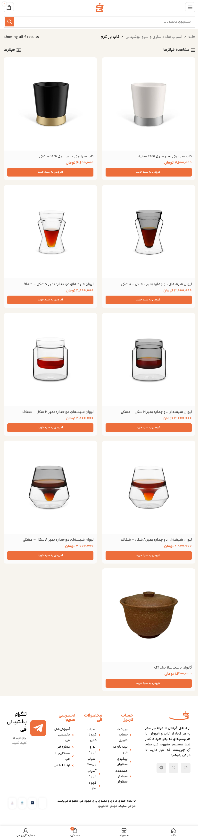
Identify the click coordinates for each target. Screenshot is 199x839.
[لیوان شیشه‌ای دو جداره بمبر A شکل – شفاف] (148, 487)
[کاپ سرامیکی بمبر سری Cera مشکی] (50, 104)
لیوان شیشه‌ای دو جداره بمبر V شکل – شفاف (58, 284)
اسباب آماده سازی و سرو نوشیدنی (153, 37)
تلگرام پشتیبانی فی (17, 721)
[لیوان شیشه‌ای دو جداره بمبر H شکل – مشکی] (148, 359)
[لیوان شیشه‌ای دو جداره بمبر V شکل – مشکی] (148, 231)
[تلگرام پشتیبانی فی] (38, 728)
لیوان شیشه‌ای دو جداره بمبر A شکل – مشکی (58, 539)
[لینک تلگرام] (161, 768)
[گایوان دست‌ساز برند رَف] (148, 615)
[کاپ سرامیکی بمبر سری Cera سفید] (148, 104)
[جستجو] (9, 21)
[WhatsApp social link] (173, 768)
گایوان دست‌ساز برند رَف (173, 667)
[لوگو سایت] (99, 7)
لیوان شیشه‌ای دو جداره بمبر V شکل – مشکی (156, 284)
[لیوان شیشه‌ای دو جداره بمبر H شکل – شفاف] (50, 359)
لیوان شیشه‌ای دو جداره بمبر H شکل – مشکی (156, 411)
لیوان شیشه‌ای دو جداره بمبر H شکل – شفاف (57, 411)
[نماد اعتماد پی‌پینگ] (32, 803)
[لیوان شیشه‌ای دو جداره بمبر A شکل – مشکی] (50, 487)
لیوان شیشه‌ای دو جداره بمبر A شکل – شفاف (156, 539)
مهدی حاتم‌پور (107, 806)
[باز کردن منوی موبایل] (190, 7)
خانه (191, 37)
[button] (149, 172)
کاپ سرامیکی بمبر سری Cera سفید (165, 156)
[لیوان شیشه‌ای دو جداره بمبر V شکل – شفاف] (50, 231)
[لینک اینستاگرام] (186, 768)
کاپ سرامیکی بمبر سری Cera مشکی (66, 156)
